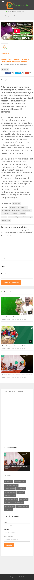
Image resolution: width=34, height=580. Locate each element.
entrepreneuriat (26, 210)
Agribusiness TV (14, 207)
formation (14, 214)
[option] (17, 461)
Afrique (8, 482)
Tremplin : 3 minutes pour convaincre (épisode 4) (17, 375)
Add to (6, 70)
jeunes (8, 503)
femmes (24, 499)
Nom (3, 259)
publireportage (27, 217)
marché (4, 217)
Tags (5, 207)
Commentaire (6, 236)
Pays (13, 12)
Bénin (21, 492)
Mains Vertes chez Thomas (10, 317)
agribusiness (20, 482)
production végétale (15, 217)
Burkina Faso (20, 12)
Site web (3, 274)
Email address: (8, 537)
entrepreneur (10, 496)
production (9, 506)
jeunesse (18, 503)
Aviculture (21, 489)
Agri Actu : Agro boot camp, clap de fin (13, 346)
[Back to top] (28, 576)
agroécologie (6, 210)
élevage (8, 510)
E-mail (3, 266)
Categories (7, 203)
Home (9, 12)
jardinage (22, 214)
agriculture (24, 207)
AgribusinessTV (5, 53)
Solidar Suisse (6, 220)
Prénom (6, 529)
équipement (5, 214)
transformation (22, 506)
